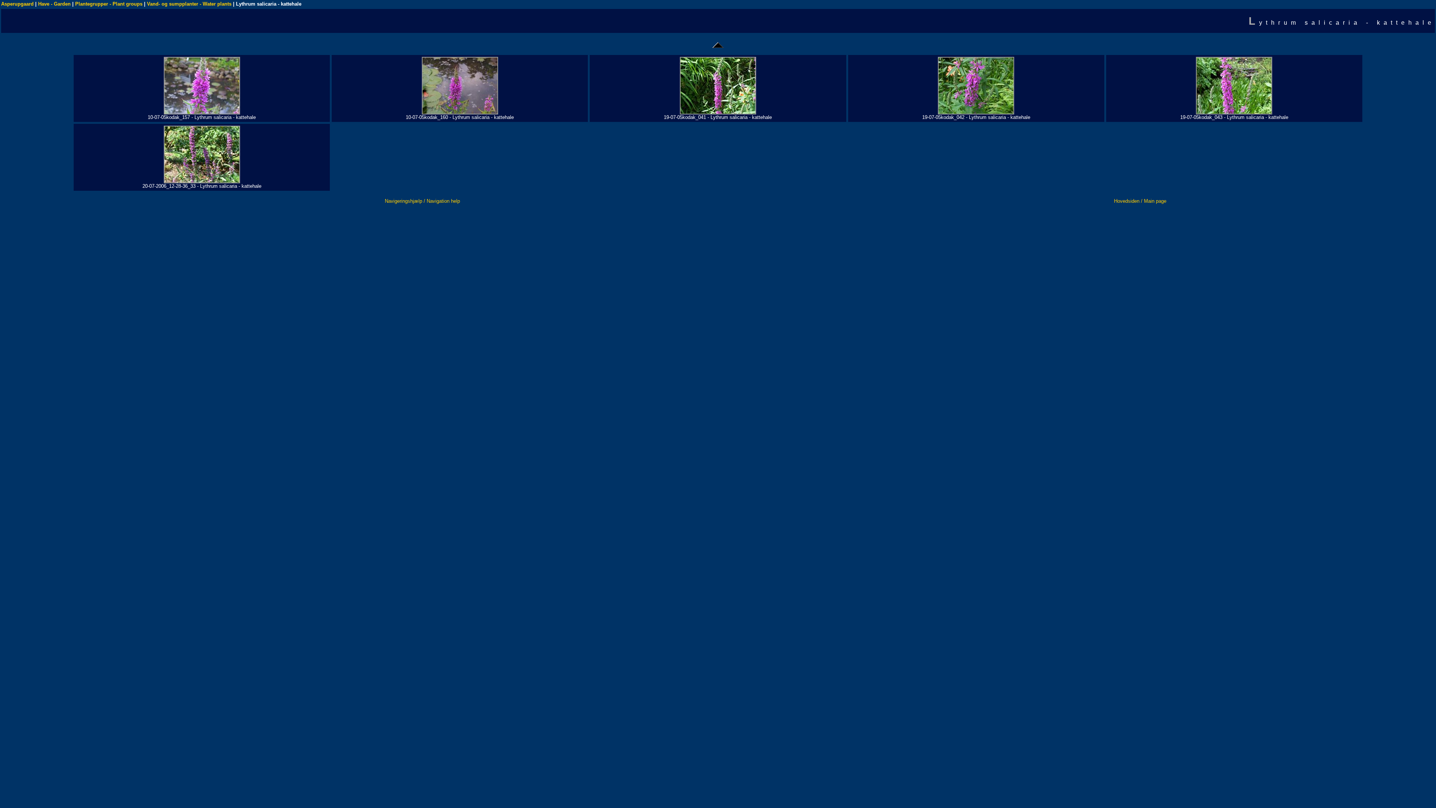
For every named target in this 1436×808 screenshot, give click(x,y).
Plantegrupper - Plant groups (108, 4)
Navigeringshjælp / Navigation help (422, 201)
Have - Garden (54, 4)
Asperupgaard (17, 4)
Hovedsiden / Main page (1140, 201)
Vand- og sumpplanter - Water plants (189, 4)
